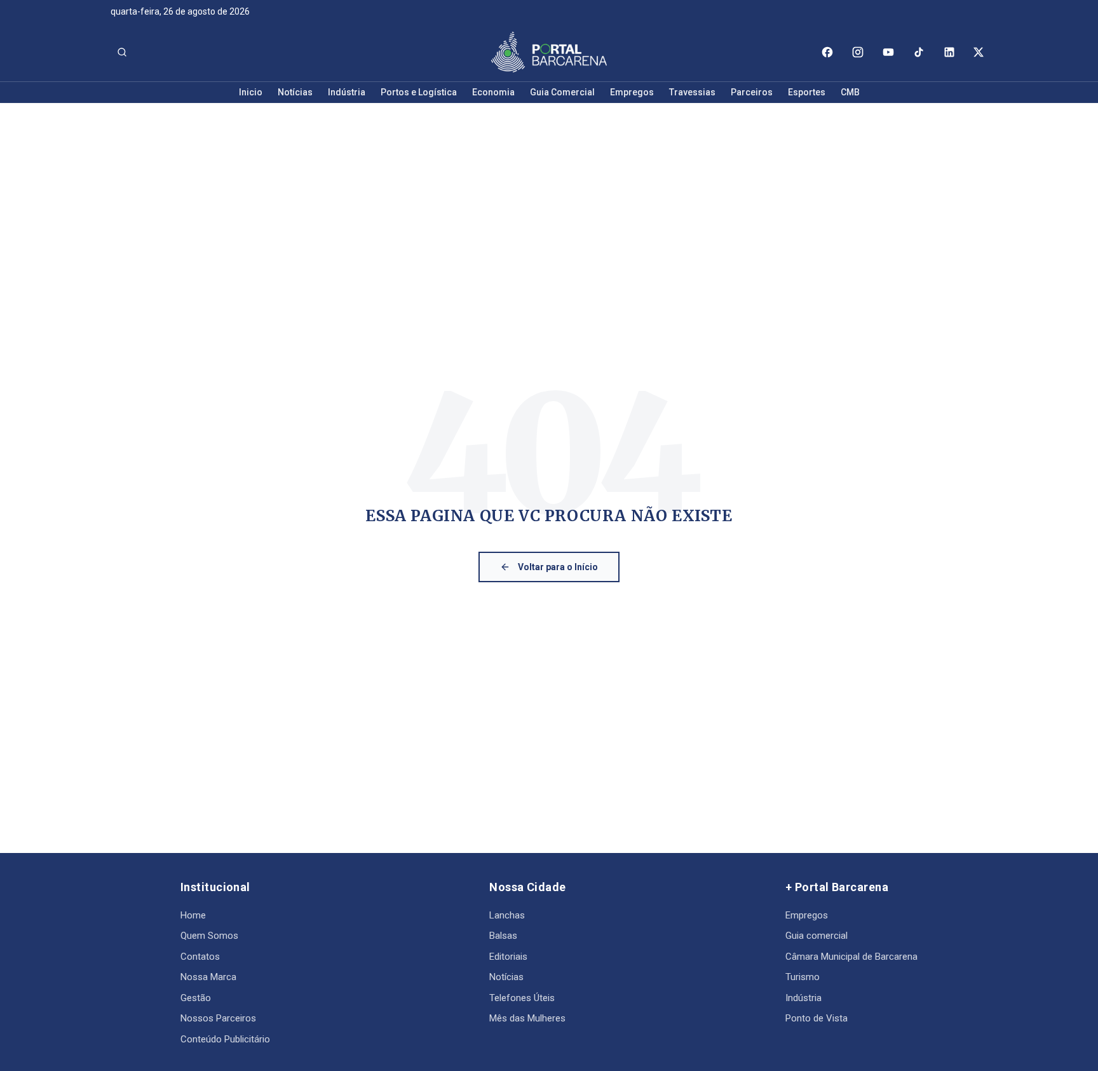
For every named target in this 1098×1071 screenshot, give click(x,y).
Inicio (250, 92)
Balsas (503, 935)
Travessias (692, 92)
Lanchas (507, 915)
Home (193, 915)
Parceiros (752, 92)
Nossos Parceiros (218, 1018)
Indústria (346, 92)
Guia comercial (816, 935)
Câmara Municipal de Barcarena (851, 956)
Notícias (295, 92)
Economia (493, 92)
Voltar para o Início (558, 567)
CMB (850, 92)
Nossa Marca (208, 977)
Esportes (806, 92)
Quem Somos (209, 935)
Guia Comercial (562, 92)
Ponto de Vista (816, 1018)
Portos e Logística (419, 92)
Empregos (632, 92)
